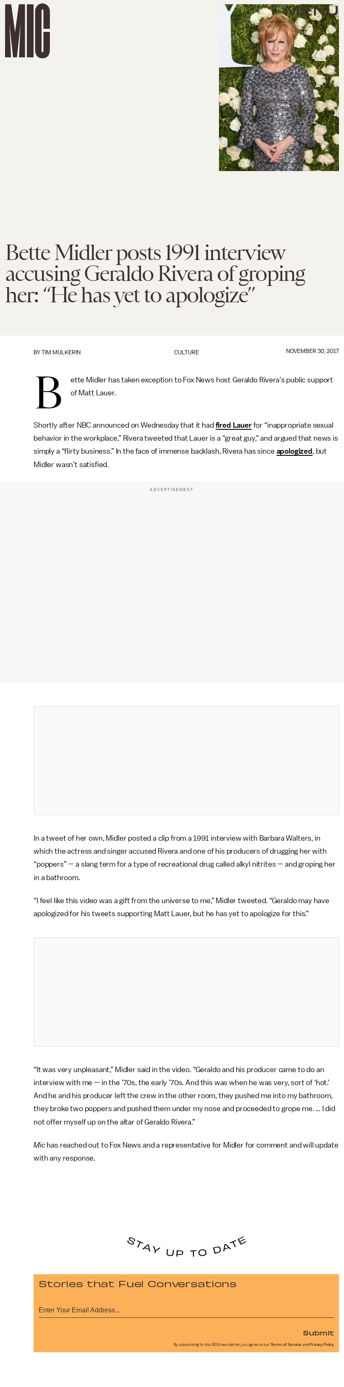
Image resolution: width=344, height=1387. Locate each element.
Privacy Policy (322, 1345)
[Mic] (27, 30)
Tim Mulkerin (61, 352)
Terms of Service (286, 1345)
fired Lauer (234, 425)
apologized (294, 451)
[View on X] (186, 761)
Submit (318, 1332)
